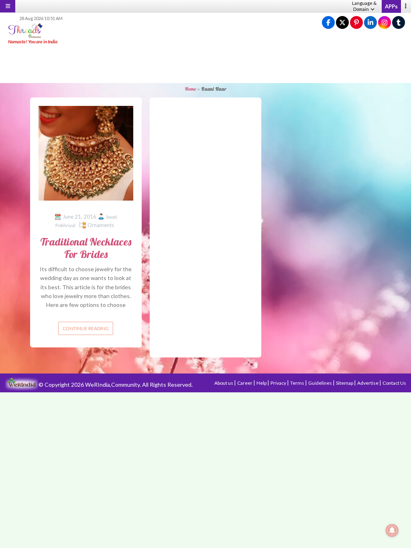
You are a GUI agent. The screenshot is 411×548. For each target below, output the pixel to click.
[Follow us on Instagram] (384, 22)
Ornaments (100, 225)
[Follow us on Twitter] (342, 22)
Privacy (279, 383)
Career (245, 383)
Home (190, 89)
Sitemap (345, 383)
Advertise (368, 383)
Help (261, 383)
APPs (391, 6)
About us (224, 383)
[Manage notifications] (392, 530)
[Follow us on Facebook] (328, 22)
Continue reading (86, 328)
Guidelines (320, 383)
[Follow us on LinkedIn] (370, 22)
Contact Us (394, 383)
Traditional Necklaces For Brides (85, 248)
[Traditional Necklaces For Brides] (86, 152)
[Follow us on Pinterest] (356, 22)
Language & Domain (364, 6)
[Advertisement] (205, 64)
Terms (297, 383)
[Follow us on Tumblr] (398, 22)
